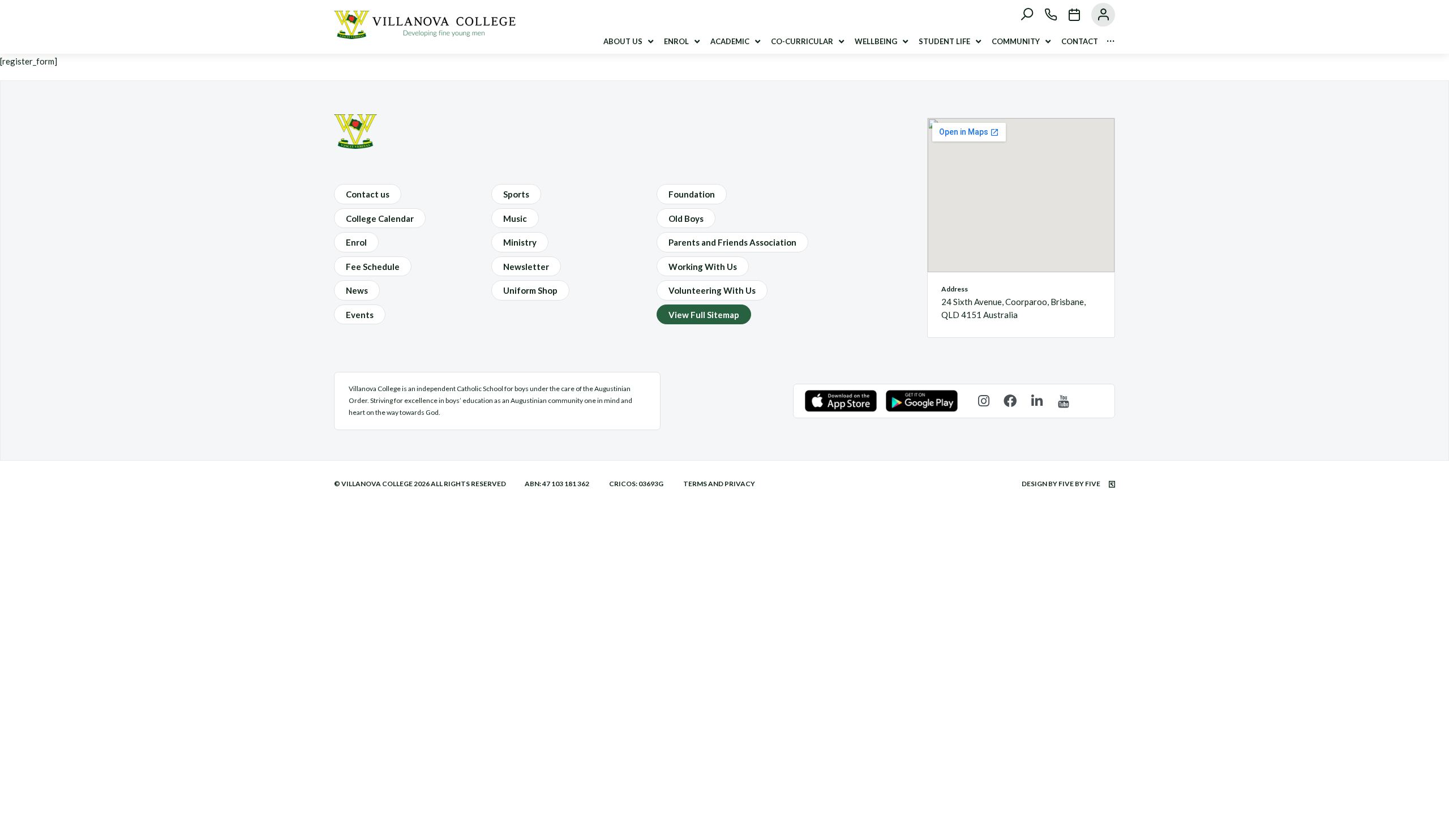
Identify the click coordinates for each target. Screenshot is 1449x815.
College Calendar (380, 218)
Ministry (520, 242)
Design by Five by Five (1061, 483)
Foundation (691, 194)
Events (360, 315)
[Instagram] (983, 401)
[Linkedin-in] (1036, 401)
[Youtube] (1063, 401)
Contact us (367, 194)
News (357, 290)
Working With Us (702, 266)
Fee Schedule (373, 266)
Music (515, 218)
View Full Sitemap (703, 315)
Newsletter (526, 266)
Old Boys (686, 218)
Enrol (356, 242)
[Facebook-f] (1010, 401)
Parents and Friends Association (732, 242)
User (1097, 15)
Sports (516, 194)
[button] (629, 41)
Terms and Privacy (719, 483)
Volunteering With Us (712, 290)
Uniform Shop (530, 290)
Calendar (1068, 15)
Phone (1045, 15)
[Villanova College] (425, 36)
